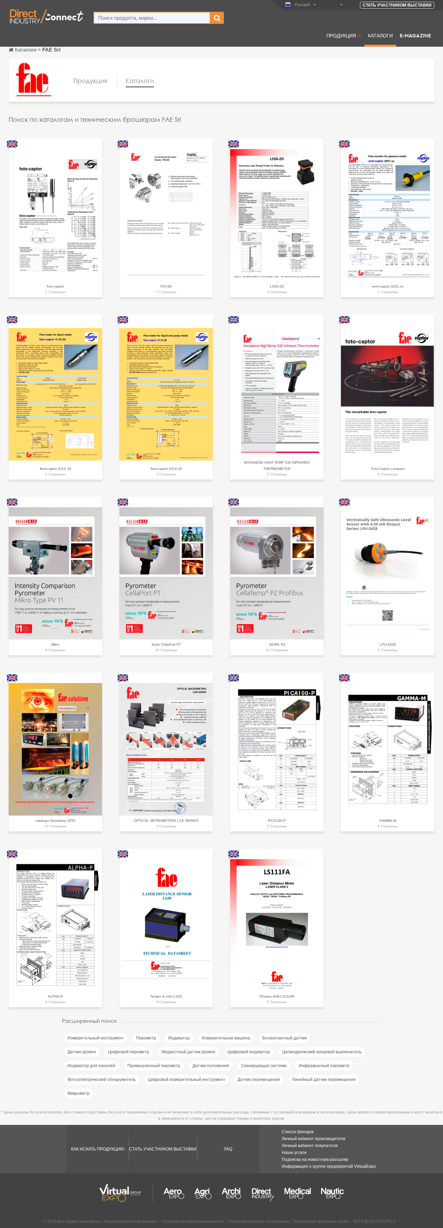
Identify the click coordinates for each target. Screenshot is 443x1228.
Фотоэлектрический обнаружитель (101, 1079)
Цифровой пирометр (128, 1051)
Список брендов (298, 1131)
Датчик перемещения (258, 1079)
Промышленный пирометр (153, 1065)
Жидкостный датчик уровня (188, 1051)
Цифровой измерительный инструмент (186, 1079)
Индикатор (179, 1038)
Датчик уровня (81, 1051)
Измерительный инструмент (95, 1038)
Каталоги (380, 35)
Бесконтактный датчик (284, 1038)
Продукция (341, 35)
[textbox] (151, 18)
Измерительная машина (226, 1038)
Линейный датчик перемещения (324, 1079)
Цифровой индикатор (248, 1051)
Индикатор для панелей (91, 1065)
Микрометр (78, 1093)
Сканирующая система (264, 1065)
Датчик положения (210, 1065)
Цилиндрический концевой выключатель (322, 1051)
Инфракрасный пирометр (324, 1065)
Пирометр (146, 1038)
